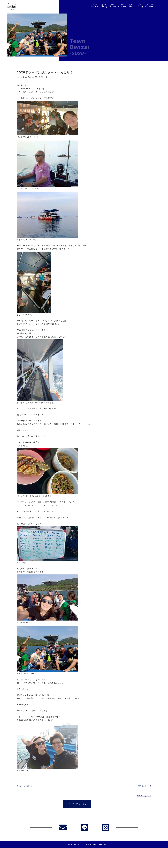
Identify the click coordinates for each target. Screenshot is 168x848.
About (132, 5)
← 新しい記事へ (24, 786)
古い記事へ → (144, 786)
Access (122, 5)
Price (113, 5)
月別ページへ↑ (144, 795)
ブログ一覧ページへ (77, 804)
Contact (150, 5)
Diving (104, 5)
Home (94, 5)
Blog (140, 5)
